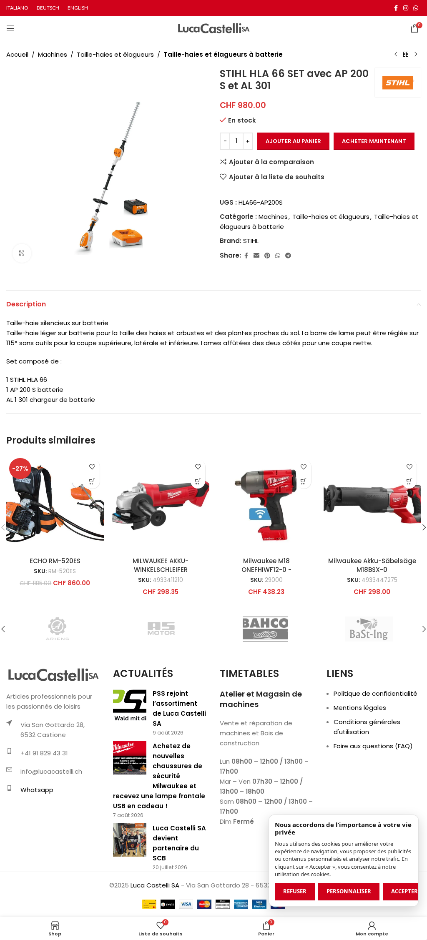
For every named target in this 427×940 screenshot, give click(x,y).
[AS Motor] (161, 629)
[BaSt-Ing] (368, 629)
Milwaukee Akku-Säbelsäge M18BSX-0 (372, 565)
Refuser (294, 891)
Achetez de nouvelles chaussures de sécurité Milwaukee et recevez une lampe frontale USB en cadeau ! (159, 776)
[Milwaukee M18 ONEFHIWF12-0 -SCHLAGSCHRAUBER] (266, 504)
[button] (92, 481)
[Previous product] (396, 55)
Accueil (17, 54)
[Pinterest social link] (267, 255)
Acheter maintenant (374, 141)
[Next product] (416, 55)
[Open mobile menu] (10, 28)
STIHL (251, 240)
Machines (52, 54)
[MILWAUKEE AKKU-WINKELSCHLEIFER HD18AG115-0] (161, 504)
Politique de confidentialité (375, 693)
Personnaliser (349, 891)
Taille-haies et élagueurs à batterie (223, 54)
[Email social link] (256, 255)
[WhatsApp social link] (416, 8)
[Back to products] (406, 55)
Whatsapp (36, 789)
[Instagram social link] (406, 8)
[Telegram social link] (288, 255)
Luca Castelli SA (155, 885)
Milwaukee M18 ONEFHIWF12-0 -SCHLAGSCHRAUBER (266, 569)
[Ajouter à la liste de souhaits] (92, 466)
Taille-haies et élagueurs (115, 54)
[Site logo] (213, 27)
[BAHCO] (265, 629)
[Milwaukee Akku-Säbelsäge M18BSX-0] (372, 504)
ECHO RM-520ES (55, 560)
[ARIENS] (58, 629)
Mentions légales (360, 707)
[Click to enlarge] (22, 253)
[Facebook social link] (396, 8)
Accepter (404, 891)
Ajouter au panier (293, 141)
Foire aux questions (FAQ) (373, 746)
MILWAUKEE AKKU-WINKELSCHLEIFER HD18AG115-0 (160, 569)
